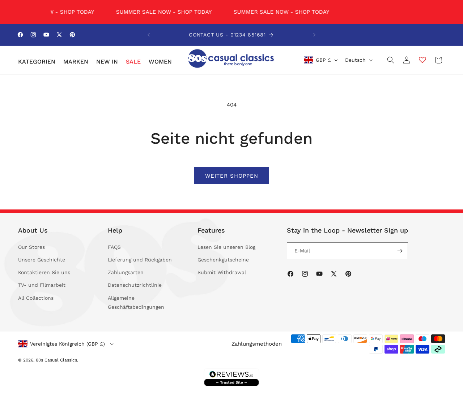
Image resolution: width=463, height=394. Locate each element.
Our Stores (31, 247)
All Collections (36, 298)
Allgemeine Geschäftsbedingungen (136, 302)
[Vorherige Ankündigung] (149, 35)
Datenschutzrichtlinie (135, 285)
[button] (36, 62)
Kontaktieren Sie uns (44, 272)
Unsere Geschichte (41, 260)
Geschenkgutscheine (223, 260)
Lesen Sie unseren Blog (226, 247)
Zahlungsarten (126, 272)
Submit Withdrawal (221, 272)
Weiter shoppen (231, 176)
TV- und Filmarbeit (41, 285)
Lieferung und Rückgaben (140, 260)
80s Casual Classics (56, 360)
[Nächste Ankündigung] (314, 35)
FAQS (114, 247)
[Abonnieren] (400, 250)
